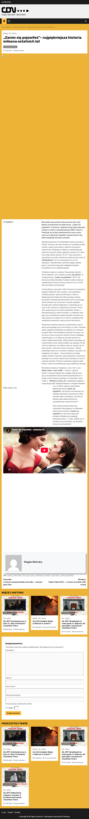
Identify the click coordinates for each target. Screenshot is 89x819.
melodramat (39, 575)
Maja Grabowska (20, 629)
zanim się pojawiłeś (67, 575)
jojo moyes (30, 575)
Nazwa (8, 678)
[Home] (4, 21)
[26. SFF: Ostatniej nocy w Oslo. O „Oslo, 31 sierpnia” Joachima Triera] (15, 605)
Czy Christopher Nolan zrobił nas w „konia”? (43, 622)
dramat (9, 575)
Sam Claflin (55, 575)
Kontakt (17, 812)
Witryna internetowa (12, 695)
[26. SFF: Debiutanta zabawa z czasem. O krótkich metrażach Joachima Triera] (15, 777)
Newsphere (48, 817)
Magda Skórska (19, 50)
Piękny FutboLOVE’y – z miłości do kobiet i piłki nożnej (67, 582)
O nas (4, 812)
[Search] (85, 21)
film (24, 575)
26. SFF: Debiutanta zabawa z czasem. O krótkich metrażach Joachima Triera (12, 796)
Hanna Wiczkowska (50, 627)
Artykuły (5, 33)
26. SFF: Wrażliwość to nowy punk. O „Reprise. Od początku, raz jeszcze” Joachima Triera (73, 624)
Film (10, 33)
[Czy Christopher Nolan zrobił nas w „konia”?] (44, 605)
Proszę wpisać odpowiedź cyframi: (18, 704)
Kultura (14, 33)
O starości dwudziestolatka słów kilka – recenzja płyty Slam (22, 582)
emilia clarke (17, 575)
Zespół (10, 812)
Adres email (10, 686)
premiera (47, 575)
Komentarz (10, 650)
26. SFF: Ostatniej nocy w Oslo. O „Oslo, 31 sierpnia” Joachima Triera (14, 623)
